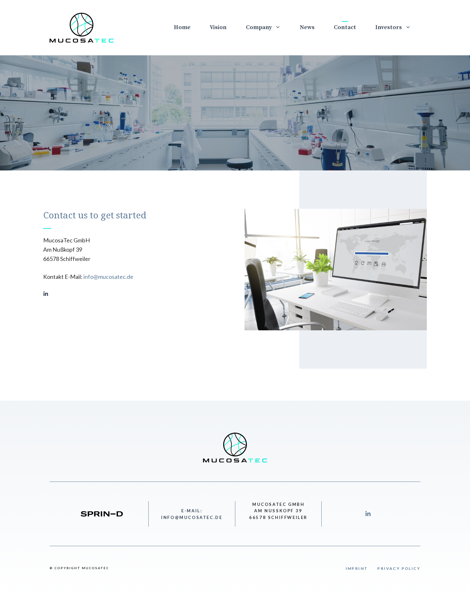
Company (259, 27)
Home (182, 27)
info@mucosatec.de (108, 276)
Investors (388, 27)
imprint (357, 568)
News (307, 27)
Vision (218, 27)
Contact (345, 27)
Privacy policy (398, 568)
